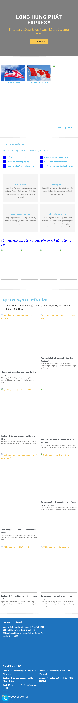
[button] (2, 28)
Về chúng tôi (39, 42)
